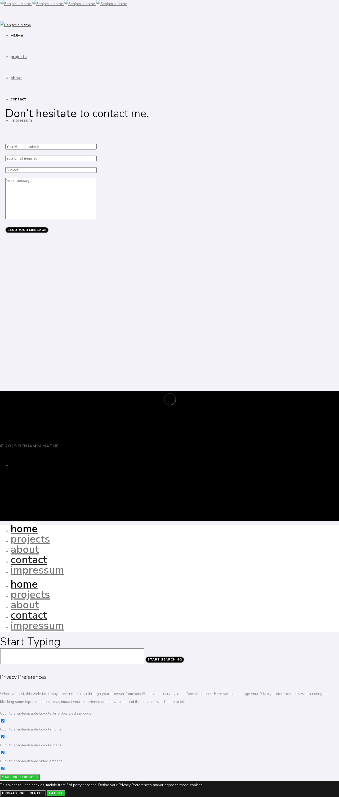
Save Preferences (20, 777)
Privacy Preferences (23, 793)
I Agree (56, 793)
